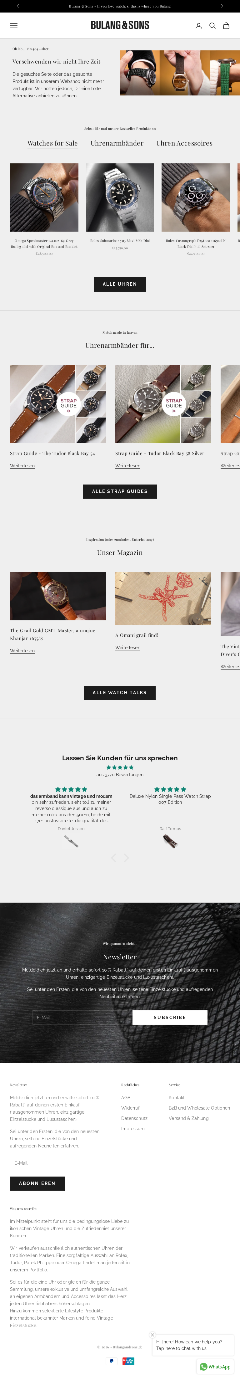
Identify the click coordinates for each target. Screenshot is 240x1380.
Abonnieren (37, 1183)
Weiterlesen (22, 465)
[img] (120, 767)
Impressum (132, 1128)
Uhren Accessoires (184, 143)
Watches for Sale (53, 143)
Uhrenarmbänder (117, 143)
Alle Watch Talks (120, 692)
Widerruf (130, 1108)
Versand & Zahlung (188, 1118)
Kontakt (177, 1097)
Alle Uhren (120, 284)
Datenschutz (134, 1118)
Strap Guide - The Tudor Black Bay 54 (52, 453)
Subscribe (170, 1017)
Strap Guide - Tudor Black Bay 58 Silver (160, 453)
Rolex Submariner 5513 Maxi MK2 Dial (120, 240)
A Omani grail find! (136, 635)
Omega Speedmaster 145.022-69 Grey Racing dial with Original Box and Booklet (44, 243)
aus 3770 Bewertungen (120, 774)
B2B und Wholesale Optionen (199, 1108)
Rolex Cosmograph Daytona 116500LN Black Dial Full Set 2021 (196, 243)
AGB (125, 1097)
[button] (115, 858)
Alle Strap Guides (120, 491)
